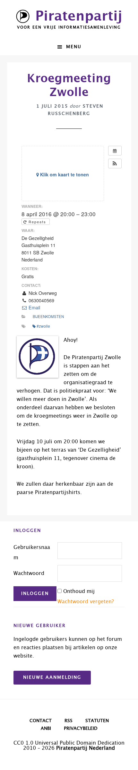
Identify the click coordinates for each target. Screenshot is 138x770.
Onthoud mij (79, 591)
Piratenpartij (78, 16)
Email (33, 307)
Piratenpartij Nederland (85, 748)
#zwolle (43, 326)
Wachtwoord (28, 573)
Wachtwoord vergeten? (85, 601)
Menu (74, 47)
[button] (114, 163)
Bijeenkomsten (48, 316)
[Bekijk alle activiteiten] (115, 150)
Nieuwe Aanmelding (52, 677)
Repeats (37, 221)
